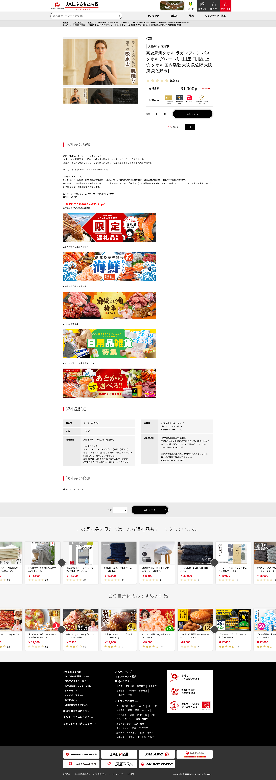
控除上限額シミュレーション (78, 686)
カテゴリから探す (124, 701)
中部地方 (152, 686)
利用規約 (66, 774)
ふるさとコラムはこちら (76, 717)
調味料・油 (142, 715)
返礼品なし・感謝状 (125, 737)
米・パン (152, 706)
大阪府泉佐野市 (79, 25)
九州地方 (120, 695)
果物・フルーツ (138, 706)
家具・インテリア (140, 728)
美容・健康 (139, 724)
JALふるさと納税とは (75, 676)
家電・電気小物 (123, 724)
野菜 (130, 710)
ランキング (153, 15)
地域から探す (122, 681)
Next (214, 563)
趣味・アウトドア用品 (126, 733)
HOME (65, 23)
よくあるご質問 (72, 695)
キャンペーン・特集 (215, 15)
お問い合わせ (71, 700)
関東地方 (141, 686)
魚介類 (125, 706)
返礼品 (174, 15)
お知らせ (69, 690)
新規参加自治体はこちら (76, 711)
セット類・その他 (146, 737)
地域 (191, 15)
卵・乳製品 (121, 715)
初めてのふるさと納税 (75, 681)
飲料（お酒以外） (124, 719)
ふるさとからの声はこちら (77, 723)
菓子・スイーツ (142, 710)
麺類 (132, 715)
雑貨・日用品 (78, 23)
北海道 (119, 686)
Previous (62, 563)
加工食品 (120, 710)
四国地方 (143, 690)
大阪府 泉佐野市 (158, 46)
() (177, 81)
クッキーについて (116, 774)
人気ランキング (123, 671)
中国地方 (132, 690)
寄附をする (193, 114)
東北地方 (130, 686)
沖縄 (130, 695)
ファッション (122, 728)
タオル (90, 23)
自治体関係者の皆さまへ (76, 705)
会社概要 (130, 774)
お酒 (153, 715)
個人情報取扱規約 (81, 774)
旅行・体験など (147, 733)
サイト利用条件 (99, 774)
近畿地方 (120, 690)
